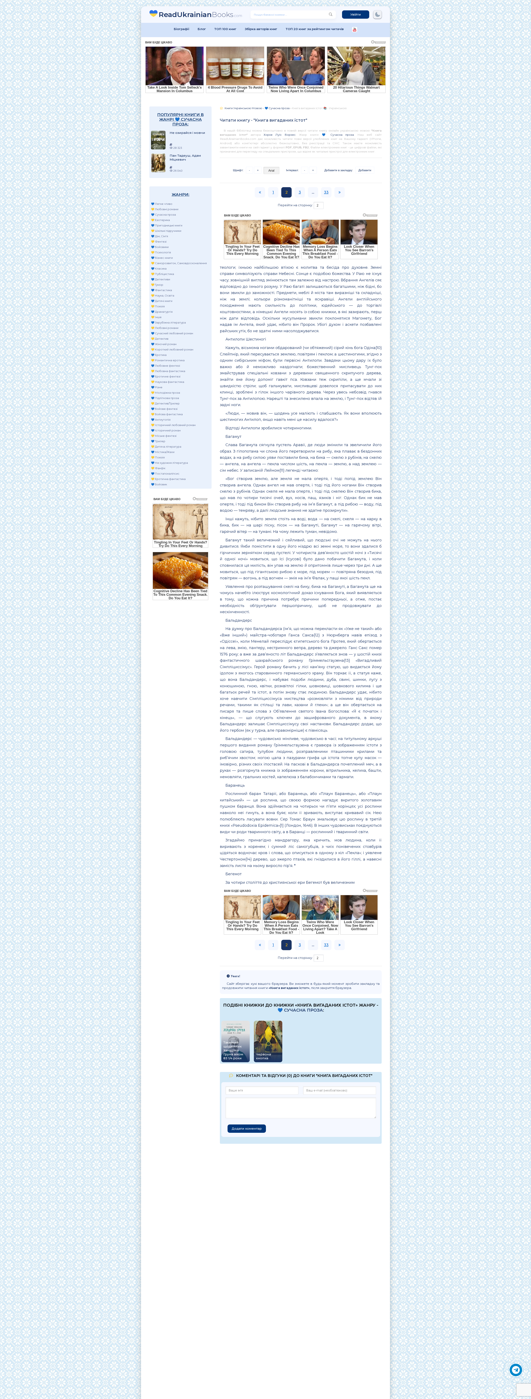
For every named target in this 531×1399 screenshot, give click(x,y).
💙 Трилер (158, 441)
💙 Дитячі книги (161, 301)
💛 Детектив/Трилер (165, 403)
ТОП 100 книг (225, 29)
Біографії (181, 29)
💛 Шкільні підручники (166, 230)
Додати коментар (247, 1128)
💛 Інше (156, 317)
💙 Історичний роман (166, 430)
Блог (202, 29)
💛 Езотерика (160, 220)
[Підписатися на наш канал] (354, 30)
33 (326, 192)
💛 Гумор (157, 284)
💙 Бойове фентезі (164, 408)
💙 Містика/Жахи (162, 452)
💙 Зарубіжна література (168, 322)
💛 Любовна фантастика (168, 371)
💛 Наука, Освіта (162, 295)
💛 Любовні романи (164, 209)
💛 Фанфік (158, 468)
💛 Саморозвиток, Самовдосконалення (179, 263)
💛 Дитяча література (166, 446)
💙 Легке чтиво (161, 203)
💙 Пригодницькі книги (166, 225)
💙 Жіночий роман (164, 344)
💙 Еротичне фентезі (165, 376)
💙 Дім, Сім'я (159, 236)
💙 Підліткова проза (165, 398)
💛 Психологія (161, 252)
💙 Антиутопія (161, 419)
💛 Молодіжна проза (165, 392)
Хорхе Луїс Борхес (280, 134)
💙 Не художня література (169, 462)
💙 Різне (156, 387)
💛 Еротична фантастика (168, 479)
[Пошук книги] (330, 14)
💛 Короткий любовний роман (172, 349)
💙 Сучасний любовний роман (172, 333)
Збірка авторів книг (261, 29)
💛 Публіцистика (162, 274)
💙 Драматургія (162, 311)
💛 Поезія (158, 306)
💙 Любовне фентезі (165, 365)
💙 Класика (159, 268)
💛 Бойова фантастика (167, 414)
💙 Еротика (159, 354)
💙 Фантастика (161, 290)
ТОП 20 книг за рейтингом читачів (315, 29)
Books (200, 14)
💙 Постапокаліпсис (165, 473)
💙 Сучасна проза (163, 214)
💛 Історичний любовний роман (173, 425)
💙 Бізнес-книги (162, 257)
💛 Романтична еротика (168, 360)
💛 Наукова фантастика (167, 381)
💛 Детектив (159, 338)
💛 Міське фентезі (164, 435)
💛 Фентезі (159, 241)
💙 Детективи (160, 279)
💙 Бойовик (159, 484)
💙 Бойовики (160, 247)
